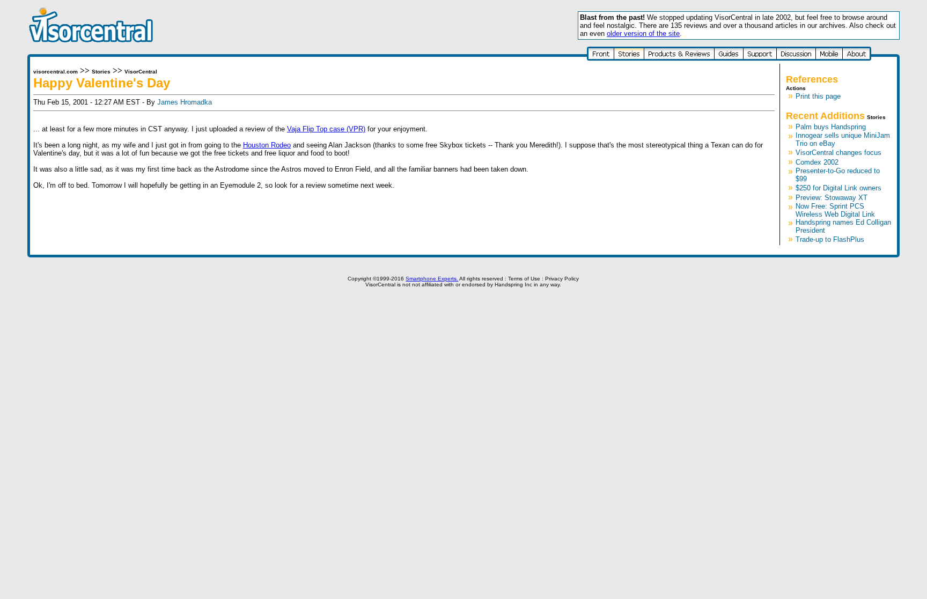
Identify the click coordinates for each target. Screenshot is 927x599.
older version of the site (643, 33)
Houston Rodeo (267, 145)
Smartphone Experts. (432, 279)
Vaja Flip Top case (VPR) (326, 129)
